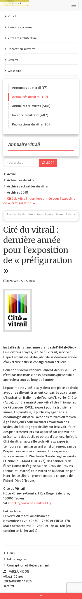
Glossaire (14, 71)
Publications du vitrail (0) (31, 124)
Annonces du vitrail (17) (29, 88)
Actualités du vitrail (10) (30, 97)
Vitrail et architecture (22, 38)
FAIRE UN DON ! (20, 571)
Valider (48, 163)
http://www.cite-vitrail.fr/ (31, 503)
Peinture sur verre (20, 27)
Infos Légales (17, 559)
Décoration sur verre (21, 49)
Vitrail (12, 16)
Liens (11, 553)
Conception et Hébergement (28, 565)
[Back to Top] (41, 596)
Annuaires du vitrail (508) (31, 106)
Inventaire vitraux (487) (30, 115)
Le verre (13, 60)
